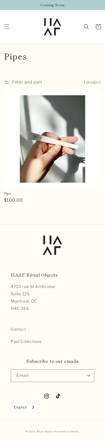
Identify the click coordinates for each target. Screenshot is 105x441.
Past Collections (26, 341)
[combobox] (24, 407)
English (20, 407)
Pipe (7, 193)
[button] (7, 27)
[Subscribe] (88, 375)
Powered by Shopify (67, 431)
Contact (18, 329)
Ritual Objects (45, 431)
